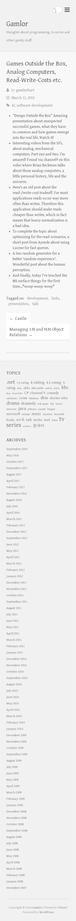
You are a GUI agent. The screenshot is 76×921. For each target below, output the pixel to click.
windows (27, 426)
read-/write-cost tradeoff (32, 193)
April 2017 (13, 481)
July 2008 (12, 843)
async (57, 388)
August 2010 (14, 684)
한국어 (38, 426)
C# (26, 393)
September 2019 (16, 449)
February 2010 (15, 722)
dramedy (28, 403)
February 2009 (15, 799)
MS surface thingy (27, 281)
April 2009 (13, 786)
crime (23, 398)
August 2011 (14, 608)
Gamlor (17, 24)
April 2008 (13, 862)
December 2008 (16, 811)
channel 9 (37, 393)
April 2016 (13, 512)
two (55, 154)
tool (47, 420)
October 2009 (15, 748)
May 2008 (12, 856)
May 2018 (12, 455)
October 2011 (15, 595)
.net (10, 382)
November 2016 (16, 493)
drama (12, 403)
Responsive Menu (67, 9)
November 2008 (16, 818)
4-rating (37, 382)
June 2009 (12, 773)
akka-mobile (37, 388)
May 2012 (12, 551)
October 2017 (15, 462)
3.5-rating (23, 383)
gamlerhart (25, 90)
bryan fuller (17, 393)
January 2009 (14, 805)
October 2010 (15, 671)
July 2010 (12, 690)
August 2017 (14, 474)
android (48, 388)
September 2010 (16, 678)
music (36, 414)
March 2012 (14, 563)
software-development (34, 105)
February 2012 (15, 570)
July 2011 (12, 614)
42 (13, 105)
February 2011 (15, 646)
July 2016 (12, 506)
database (34, 398)
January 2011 (14, 652)
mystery (48, 414)
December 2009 (16, 735)
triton (55, 420)
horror (59, 404)
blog (8, 393)
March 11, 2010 (23, 98)
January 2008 (14, 881)
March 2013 (14, 519)
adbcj (19, 388)
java (22, 408)
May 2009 (12, 780)
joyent (42, 409)
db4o (44, 398)
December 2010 (16, 659)
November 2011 (16, 589)
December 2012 (16, 532)
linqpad (51, 409)
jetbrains (32, 409)
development (37, 298)
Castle (18, 318)
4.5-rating (53, 382)
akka (26, 388)
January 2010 (14, 729)
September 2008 (16, 830)
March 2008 (14, 869)
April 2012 (13, 557)
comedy (53, 393)
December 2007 (16, 888)
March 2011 (14, 640)
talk (35, 304)
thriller (38, 420)
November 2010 (16, 665)
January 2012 (14, 576)
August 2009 (14, 760)
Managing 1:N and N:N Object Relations (37, 332)
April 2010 (13, 710)
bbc (65, 387)
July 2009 (12, 767)
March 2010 (14, 716)
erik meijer (43, 404)
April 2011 (13, 633)
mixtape (26, 414)
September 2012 (16, 538)
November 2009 (16, 741)
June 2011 (12, 621)
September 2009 (16, 754)
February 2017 (15, 487)
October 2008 (15, 824)
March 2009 (14, 792)
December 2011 (16, 582)
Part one (38, 154)
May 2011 (12, 627)
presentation (18, 304)
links (55, 298)
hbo (52, 404)
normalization (53, 220)
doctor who (59, 398)
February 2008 (15, 875)
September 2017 (16, 468)
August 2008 (14, 837)
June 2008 (12, 849)
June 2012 (12, 544)
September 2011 (16, 601)
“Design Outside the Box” (33, 115)
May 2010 (12, 703)
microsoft (13, 414)
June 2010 (12, 697)
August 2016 (14, 500)
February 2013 (15, 525)
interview (11, 409)
